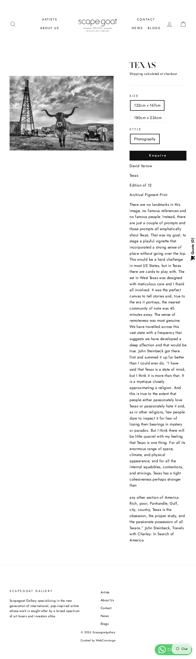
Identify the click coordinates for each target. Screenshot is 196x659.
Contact (146, 19)
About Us (49, 28)
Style (136, 129)
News (137, 28)
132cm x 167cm (147, 105)
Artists (49, 19)
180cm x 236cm (148, 117)
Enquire (158, 155)
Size (134, 96)
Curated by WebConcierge (98, 640)
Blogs (154, 28)
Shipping (136, 73)
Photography (144, 139)
